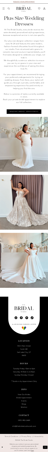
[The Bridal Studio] (24, 8)
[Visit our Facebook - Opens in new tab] (21, 317)
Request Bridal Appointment (24, 111)
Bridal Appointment (24, 398)
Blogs (24, 404)
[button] (3, 8)
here (32, 450)
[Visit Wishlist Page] (39, 8)
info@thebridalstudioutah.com (24, 426)
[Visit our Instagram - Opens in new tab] (16, 317)
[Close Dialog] (2, 447)
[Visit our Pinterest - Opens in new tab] (26, 317)
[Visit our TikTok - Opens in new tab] (32, 317)
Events (24, 401)
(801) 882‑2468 (24, 420)
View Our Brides (24, 394)
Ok (45, 447)
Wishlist (24, 407)
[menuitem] (3, 8)
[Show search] (8, 8)
